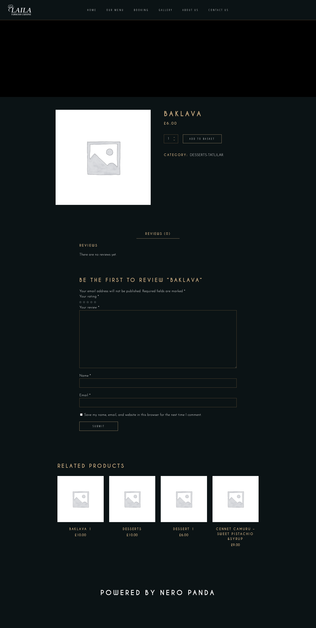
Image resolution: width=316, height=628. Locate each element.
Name (85, 376)
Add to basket (202, 138)
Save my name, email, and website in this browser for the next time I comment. (143, 415)
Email (85, 395)
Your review (89, 307)
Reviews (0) (158, 234)
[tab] (157, 234)
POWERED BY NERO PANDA (158, 593)
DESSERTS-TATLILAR (206, 155)
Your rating (89, 296)
